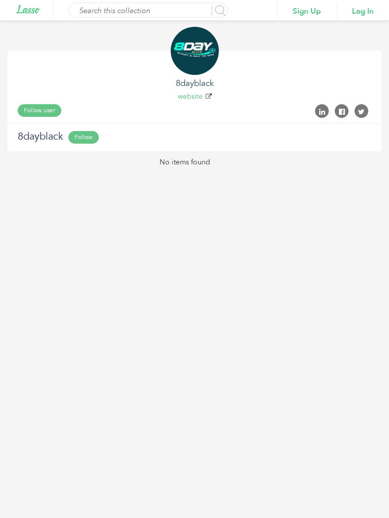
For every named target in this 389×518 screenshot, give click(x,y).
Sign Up (307, 11)
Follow (83, 137)
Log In (363, 11)
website (190, 96)
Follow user (39, 110)
